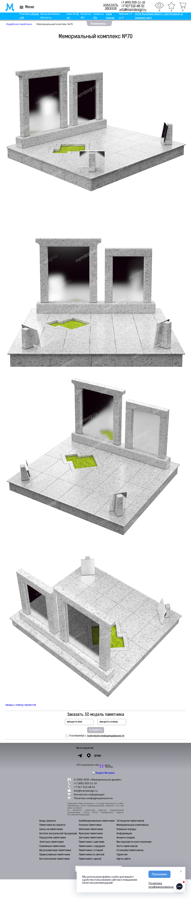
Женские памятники (91, 829)
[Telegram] (79, 755)
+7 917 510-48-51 (132, 6)
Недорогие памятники (52, 838)
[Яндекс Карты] (88, 755)
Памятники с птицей (91, 850)
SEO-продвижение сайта (87, 765)
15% (95, 18)
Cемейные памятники (52, 846)
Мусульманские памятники (55, 850)
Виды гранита (47, 821)
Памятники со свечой (91, 854)
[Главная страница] (7, 7)
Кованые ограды (126, 829)
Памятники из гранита (52, 825)
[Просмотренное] (159, 5)
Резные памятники (90, 825)
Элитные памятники (51, 842)
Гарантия (122, 854)
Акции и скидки (126, 838)
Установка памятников (130, 850)
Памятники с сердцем (92, 846)
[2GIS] (97, 755)
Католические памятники (54, 859)
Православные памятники (54, 854)
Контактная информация (89, 794)
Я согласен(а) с (96, 736)
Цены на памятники (51, 829)
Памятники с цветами (91, 842)
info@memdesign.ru (132, 10)
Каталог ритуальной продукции (58, 833)
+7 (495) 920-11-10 (133, 2)
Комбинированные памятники (97, 821)
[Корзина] (182, 5)
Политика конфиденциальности (93, 798)
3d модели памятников (130, 821)
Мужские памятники (91, 833)
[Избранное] (171, 5)
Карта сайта (124, 859)
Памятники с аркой (90, 859)
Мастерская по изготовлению (134, 842)
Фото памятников (127, 846)
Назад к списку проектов (21, 705)
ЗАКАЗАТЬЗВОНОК (110, 6)
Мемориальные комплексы (133, 825)
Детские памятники (91, 838)
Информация (124, 833)
